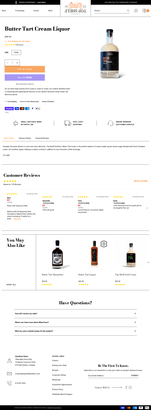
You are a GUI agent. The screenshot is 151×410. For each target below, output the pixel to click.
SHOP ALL (11, 285)
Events (36, 11)
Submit (135, 375)
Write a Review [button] (140, 181)
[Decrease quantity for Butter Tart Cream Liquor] (7, 63)
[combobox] (112, 10)
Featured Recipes (42, 138)
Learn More (41, 2)
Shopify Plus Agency (54, 408)
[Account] (136, 10)
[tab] (9, 138)
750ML (16, 52)
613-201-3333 (20, 383)
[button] (4, 10)
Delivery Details (25, 138)
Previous (4, 208)
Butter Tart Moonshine (52, 274)
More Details (9, 138)
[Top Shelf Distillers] (75, 8)
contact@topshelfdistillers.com (27, 374)
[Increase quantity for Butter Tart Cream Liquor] (17, 63)
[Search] (128, 10)
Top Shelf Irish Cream (125, 274)
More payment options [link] (25, 84)
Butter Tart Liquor (87, 274)
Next (147, 208)
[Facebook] (126, 387)
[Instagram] (130, 387)
